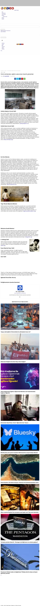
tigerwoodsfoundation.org (29, 211)
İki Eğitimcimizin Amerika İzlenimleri (10, 282)
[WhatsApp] (24, 79)
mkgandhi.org (28, 237)
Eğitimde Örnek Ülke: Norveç (8, 277)
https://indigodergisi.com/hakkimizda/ (20, 293)
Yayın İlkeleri (4, 14)
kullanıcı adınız (3, 25)
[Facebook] (15, 79)
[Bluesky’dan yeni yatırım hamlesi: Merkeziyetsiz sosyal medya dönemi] (20, 437)
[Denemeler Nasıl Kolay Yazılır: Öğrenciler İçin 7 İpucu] (20, 408)
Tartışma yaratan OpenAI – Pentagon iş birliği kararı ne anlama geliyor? (19, 542)
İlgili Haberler (15, 301)
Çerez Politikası (3, 31)
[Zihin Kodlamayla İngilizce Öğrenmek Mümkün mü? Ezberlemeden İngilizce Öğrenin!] (20, 376)
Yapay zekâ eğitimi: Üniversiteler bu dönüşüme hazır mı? (15, 332)
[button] (2, 40)
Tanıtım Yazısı (5, 16)
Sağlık (3, 47)
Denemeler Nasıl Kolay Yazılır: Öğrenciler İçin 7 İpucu (14, 422)
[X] (17, 79)
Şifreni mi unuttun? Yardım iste (5, 30)
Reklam (3, 15)
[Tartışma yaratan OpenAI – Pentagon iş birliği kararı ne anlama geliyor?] (20, 527)
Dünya (5, 70)
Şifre (1, 28)
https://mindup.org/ (8, 139)
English (3, 18)
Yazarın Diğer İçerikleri (23, 301)
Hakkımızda (4, 13)
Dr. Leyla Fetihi (6, 76)
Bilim (2, 45)
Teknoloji (3, 46)
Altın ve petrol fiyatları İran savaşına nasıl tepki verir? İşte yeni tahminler (20, 512)
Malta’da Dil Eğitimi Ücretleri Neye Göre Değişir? (13, 361)
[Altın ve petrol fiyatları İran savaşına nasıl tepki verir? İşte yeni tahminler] (20, 497)
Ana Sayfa (2, 70)
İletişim (3, 17)
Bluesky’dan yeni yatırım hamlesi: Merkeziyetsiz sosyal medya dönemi (19, 452)
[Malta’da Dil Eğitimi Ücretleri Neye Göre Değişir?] (20, 346)
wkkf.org (3, 245)
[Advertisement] (20, 62)
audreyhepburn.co (24, 123)
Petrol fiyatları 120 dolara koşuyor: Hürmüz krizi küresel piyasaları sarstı (20, 482)
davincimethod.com (11, 184)
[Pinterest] (22, 79)
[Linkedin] (20, 79)
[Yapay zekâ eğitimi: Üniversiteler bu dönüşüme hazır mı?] (20, 317)
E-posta (2, 36)
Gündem (3, 43)
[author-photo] (20, 290)
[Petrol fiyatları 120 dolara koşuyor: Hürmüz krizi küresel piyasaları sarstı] (20, 467)
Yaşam (3, 44)
